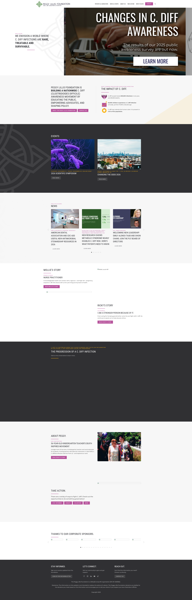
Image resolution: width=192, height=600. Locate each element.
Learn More (56, 249)
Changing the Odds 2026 (109, 174)
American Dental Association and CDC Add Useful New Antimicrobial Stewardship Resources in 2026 (63, 238)
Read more (56, 178)
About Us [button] (123, 4)
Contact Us (83, 110)
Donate (149, 4)
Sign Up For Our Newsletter (62, 576)
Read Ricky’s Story (105, 322)
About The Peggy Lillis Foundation (64, 110)
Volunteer (77, 503)
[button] (155, 4)
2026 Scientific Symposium (63, 173)
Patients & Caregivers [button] (101, 4)
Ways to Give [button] (140, 4)
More (86, 503)
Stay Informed (57, 503)
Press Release (121, 230)
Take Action (131, 4)
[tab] (91, 252)
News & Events (114, 4)
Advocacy (72, 230)
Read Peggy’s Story (59, 457)
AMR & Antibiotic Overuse (59, 230)
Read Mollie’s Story (51, 286)
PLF (104, 233)
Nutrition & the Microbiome (91, 230)
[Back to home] (53, 4)
